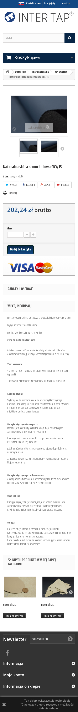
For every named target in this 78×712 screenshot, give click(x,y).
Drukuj (13, 193)
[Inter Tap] (39, 17)
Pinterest (64, 185)
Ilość (9, 228)
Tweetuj (12, 185)
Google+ (47, 185)
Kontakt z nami (33, 3)
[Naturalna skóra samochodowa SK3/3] (20, 587)
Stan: (6, 176)
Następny (62, 148)
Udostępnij (29, 185)
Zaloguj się (49, 3)
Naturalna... (9, 604)
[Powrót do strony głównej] (7, 72)
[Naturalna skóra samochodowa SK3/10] (58, 587)
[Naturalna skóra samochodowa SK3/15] (29, 146)
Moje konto (13, 674)
